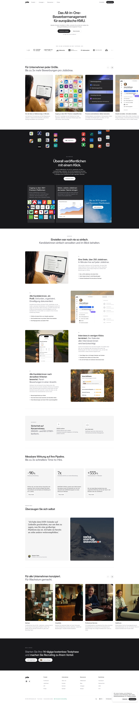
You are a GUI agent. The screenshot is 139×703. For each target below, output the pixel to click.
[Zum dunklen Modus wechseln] (96, 699)
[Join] (27, 2)
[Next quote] (109, 556)
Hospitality (58, 623)
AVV (99, 688)
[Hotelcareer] (32, 212)
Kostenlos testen (69, 178)
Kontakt (63, 688)
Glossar (82, 688)
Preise (58, 2)
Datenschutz (101, 683)
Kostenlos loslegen (64, 31)
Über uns (64, 680)
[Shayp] (93, 50)
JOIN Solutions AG (32, 698)
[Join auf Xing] (29, 681)
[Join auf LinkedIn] (26, 681)
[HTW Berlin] (38, 207)
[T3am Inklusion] (84, 50)
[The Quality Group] (113, 50)
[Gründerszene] (52, 212)
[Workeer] (27, 212)
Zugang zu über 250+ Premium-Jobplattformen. (68, 114)
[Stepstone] (42, 212)
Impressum (101, 680)
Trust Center (39, 698)
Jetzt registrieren (31, 660)
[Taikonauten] (72, 50)
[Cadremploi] (43, 207)
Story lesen (31, 494)
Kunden (63, 683)
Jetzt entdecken (98, 207)
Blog (81, 683)
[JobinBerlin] (48, 207)
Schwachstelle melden (48, 698)
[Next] (112, 67)
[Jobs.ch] (40, 202)
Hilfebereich (83, 680)
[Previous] (108, 67)
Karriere (64, 686)
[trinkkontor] (47, 50)
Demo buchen (76, 31)
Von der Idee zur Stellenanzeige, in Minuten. (37, 114)
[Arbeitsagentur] (30, 202)
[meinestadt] (45, 202)
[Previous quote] (105, 556)
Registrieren (110, 2)
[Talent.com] (37, 212)
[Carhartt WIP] (35, 50)
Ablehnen (125, 699)
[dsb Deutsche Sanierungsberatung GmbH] (59, 50)
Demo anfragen (47, 660)
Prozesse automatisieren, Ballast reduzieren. (97, 114)
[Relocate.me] (50, 202)
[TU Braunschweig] (31, 217)
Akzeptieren (132, 699)
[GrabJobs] (28, 207)
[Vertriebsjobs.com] (41, 217)
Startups (27, 623)
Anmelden (101, 2)
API (44, 686)
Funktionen (46, 680)
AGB (99, 686)
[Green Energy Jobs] (36, 217)
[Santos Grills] (102, 50)
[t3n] (47, 212)
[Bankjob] (45, 217)
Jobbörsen (46, 683)
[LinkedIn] (35, 202)
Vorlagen (82, 686)
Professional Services (91, 623)
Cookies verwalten (131, 696)
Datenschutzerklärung (119, 696)
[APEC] (33, 207)
